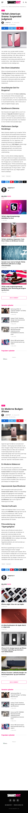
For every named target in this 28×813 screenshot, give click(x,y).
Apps (3, 10)
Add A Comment (14, 297)
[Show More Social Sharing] (25, 28)
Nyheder (8, 176)
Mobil (3, 405)
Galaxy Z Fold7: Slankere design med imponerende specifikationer (18, 320)
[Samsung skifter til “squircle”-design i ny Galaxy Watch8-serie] (5, 311)
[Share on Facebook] (5, 28)
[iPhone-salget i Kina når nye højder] (14, 595)
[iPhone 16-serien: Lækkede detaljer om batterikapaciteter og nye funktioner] (14, 663)
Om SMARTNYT (8, 805)
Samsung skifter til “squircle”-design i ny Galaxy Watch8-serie (18, 310)
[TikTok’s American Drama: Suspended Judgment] (14, 40)
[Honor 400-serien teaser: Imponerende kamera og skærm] (5, 342)
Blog (7, 6)
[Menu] (2, 2)
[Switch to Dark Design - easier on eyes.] (23, 2)
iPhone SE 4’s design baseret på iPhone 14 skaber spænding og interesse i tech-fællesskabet (13, 649)
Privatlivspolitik (18, 805)
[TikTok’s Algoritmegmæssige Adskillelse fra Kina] (14, 207)
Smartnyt (3, 6)
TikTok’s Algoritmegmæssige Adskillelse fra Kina (10, 217)
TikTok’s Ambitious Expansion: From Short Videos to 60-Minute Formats (12, 240)
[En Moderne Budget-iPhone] (14, 432)
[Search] (26, 2)
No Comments (5, 24)
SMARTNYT (8, 22)
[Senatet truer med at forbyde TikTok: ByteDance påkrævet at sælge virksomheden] (14, 253)
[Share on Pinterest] (19, 28)
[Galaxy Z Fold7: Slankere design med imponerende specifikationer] (5, 320)
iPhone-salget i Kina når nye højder (12, 604)
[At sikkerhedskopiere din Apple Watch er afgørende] (14, 616)
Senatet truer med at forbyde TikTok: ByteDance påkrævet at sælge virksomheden (13, 263)
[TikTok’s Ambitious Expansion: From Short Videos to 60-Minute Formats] (14, 230)
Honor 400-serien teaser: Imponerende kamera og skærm (17, 342)
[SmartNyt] (14, 2)
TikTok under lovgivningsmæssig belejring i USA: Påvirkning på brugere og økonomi (13, 288)
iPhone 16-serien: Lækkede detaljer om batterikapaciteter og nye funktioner (14, 673)
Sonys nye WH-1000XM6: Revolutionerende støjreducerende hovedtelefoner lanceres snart (17, 331)
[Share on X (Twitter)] (12, 28)
